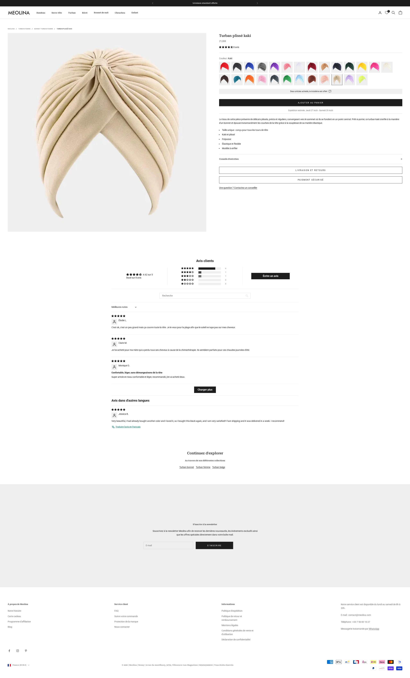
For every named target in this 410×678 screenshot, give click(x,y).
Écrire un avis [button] (270, 276)
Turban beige (218, 467)
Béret (84, 13)
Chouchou (120, 13)
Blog (10, 627)
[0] (386, 12)
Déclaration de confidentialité (235, 639)
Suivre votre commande (126, 616)
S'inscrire (214, 545)
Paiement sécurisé (311, 180)
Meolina (11, 29)
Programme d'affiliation (19, 621)
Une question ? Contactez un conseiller (238, 187)
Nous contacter (122, 627)
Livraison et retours (310, 170)
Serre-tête (57, 13)
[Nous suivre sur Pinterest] (26, 650)
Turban (72, 13)
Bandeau (41, 13)
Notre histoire (14, 611)
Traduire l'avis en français (127, 426)
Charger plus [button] (205, 389)
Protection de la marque (126, 621)
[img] (118, 316)
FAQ (116, 611)
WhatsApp (374, 628)
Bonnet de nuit (101, 13)
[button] (226, 47)
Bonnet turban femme (43, 29)
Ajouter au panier (311, 102)
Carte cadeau (14, 616)
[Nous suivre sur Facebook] (9, 650)
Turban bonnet (186, 467)
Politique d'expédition (231, 611)
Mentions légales (229, 625)
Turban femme (24, 29)
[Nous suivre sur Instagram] (17, 650)
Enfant (134, 13)
